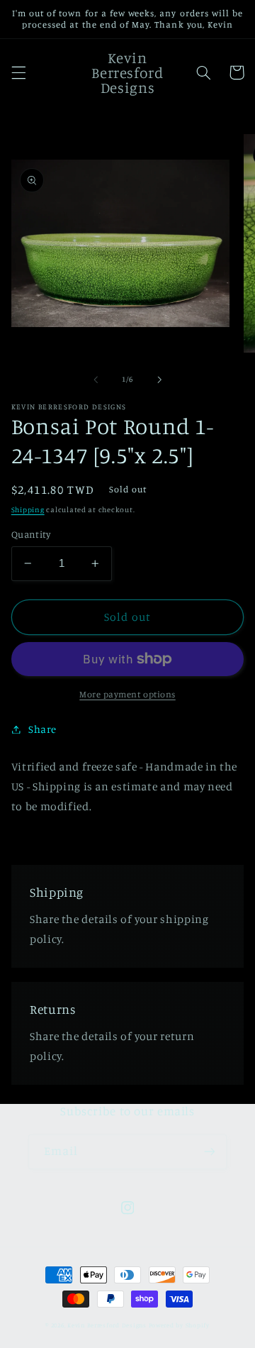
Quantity (30, 534)
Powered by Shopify (179, 1325)
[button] (18, 72)
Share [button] (42, 729)
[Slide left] (95, 379)
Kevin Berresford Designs (107, 1325)
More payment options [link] (127, 694)
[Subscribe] (209, 1151)
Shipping (28, 509)
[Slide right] (159, 379)
